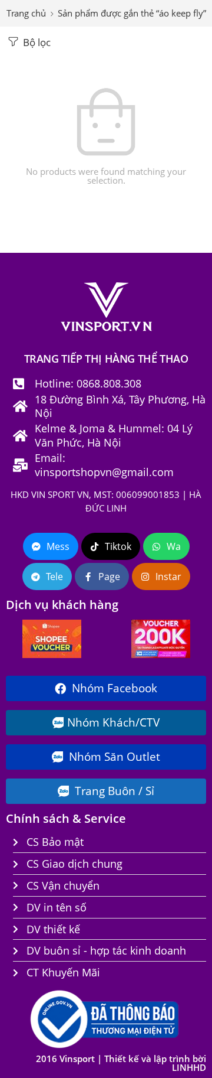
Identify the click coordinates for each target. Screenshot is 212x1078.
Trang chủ (26, 13)
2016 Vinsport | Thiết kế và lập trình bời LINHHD (121, 1063)
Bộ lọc (36, 42)
